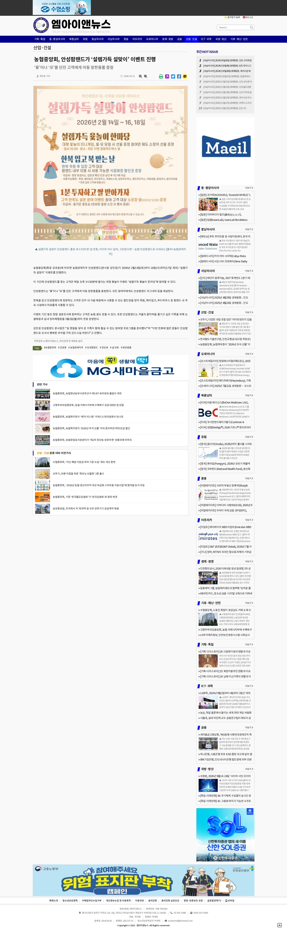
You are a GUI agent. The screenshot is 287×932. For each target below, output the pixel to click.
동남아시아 (98, 39)
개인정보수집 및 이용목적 (118, 900)
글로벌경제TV (214, 900)
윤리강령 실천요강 (170, 900)
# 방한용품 (126, 347)
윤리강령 (152, 900)
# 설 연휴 (114, 347)
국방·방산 (221, 39)
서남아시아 (114, 39)
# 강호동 (62, 347)
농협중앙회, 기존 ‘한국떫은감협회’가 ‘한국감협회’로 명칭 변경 (85, 496)
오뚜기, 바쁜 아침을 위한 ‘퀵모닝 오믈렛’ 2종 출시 (78, 473)
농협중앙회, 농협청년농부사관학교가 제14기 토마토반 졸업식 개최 (87, 393)
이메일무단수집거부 (91, 900)
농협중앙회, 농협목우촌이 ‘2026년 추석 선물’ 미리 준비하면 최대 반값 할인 (91, 428)
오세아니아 (152, 39)
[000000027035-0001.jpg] (110, 240)
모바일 (230, 900)
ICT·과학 (206, 39)
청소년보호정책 (70, 900)
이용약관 (139, 900)
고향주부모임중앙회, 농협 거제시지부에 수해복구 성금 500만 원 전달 (88, 405)
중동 (126, 39)
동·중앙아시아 (57, 39)
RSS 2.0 (249, 17)
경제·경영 (167, 39)
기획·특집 (40, 39)
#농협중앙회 (50, 347)
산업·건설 (191, 39)
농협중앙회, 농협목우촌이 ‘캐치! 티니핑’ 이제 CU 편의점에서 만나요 (88, 416)
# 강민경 (104, 347)
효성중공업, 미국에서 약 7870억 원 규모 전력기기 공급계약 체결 (86, 508)
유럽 (85, 39)
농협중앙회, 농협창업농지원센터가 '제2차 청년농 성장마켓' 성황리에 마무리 (92, 440)
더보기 (248, 187)
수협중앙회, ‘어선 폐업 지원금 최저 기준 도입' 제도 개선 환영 (84, 462)
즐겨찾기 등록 (233, 17)
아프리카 (137, 39)
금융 (179, 39)
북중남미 (74, 39)
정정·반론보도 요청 (193, 900)
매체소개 (53, 900)
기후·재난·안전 (239, 39)
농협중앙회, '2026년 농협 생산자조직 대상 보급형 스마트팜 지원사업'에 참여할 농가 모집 (99, 485)
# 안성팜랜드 (91, 347)
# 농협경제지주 (75, 347)
